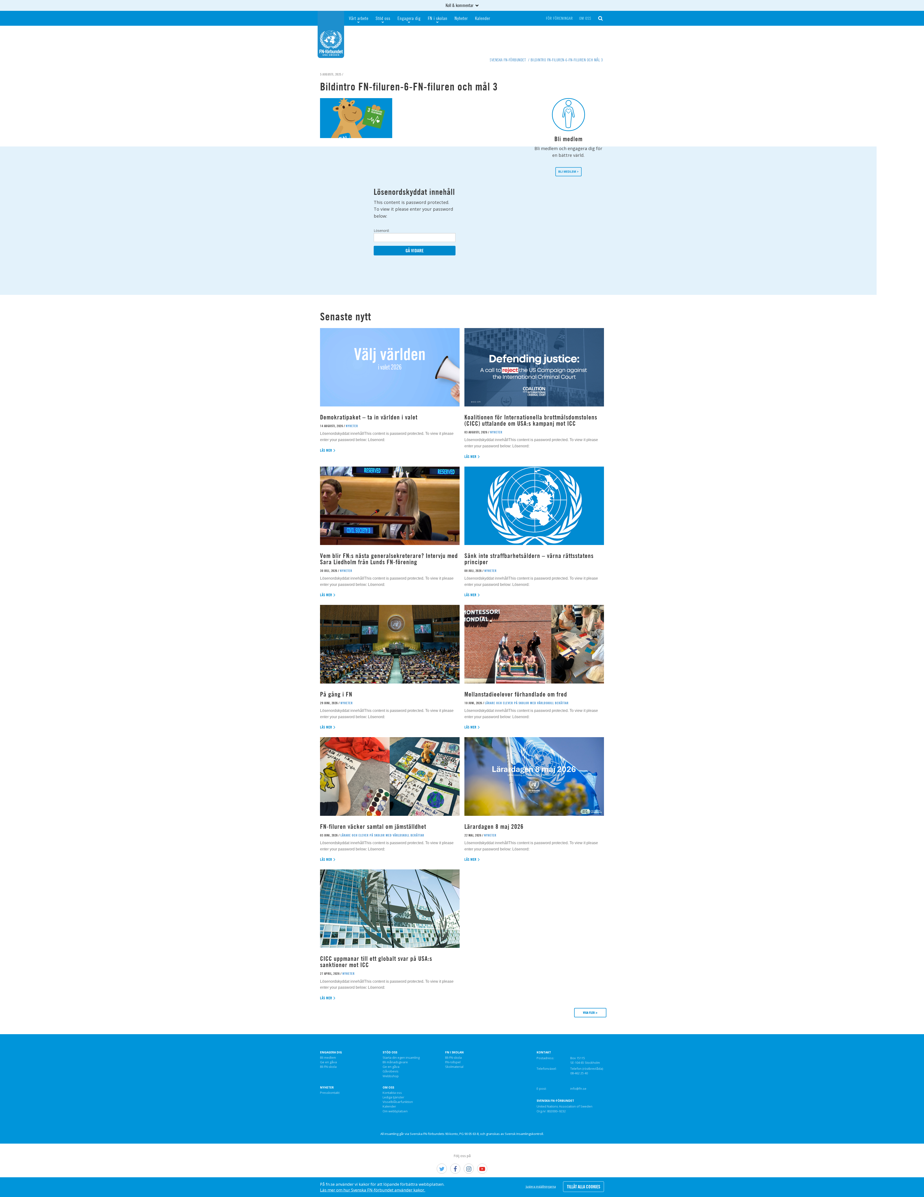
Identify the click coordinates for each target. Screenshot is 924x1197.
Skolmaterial (454, 1067)
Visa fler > (590, 1012)
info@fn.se (578, 1088)
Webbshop (391, 1076)
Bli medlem (328, 1058)
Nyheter (461, 18)
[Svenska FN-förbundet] (331, 34)
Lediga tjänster (393, 1097)
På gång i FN (336, 694)
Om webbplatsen (395, 1111)
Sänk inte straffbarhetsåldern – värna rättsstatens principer (529, 559)
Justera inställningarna (541, 1186)
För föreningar (559, 18)
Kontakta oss (392, 1093)
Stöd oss (383, 18)
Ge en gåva (328, 1062)
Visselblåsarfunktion (398, 1102)
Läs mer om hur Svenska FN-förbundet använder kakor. (372, 1190)
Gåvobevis (390, 1071)
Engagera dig (409, 18)
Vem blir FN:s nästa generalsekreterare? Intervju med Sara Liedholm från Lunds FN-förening (389, 559)
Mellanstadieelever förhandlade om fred (515, 694)
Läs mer (326, 450)
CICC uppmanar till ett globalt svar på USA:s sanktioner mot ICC (376, 962)
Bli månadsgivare (395, 1062)
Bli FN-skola (328, 1067)
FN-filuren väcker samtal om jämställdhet (374, 826)
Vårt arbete (358, 18)
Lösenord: (381, 230)
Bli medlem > (568, 172)
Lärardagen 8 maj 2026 (494, 826)
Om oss (585, 18)
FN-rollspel (453, 1062)
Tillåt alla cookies (583, 1187)
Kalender (482, 18)
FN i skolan (437, 18)
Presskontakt (330, 1093)
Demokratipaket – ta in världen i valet (368, 417)
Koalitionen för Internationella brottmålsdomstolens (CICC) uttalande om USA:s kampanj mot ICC (530, 420)
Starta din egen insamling (401, 1058)
